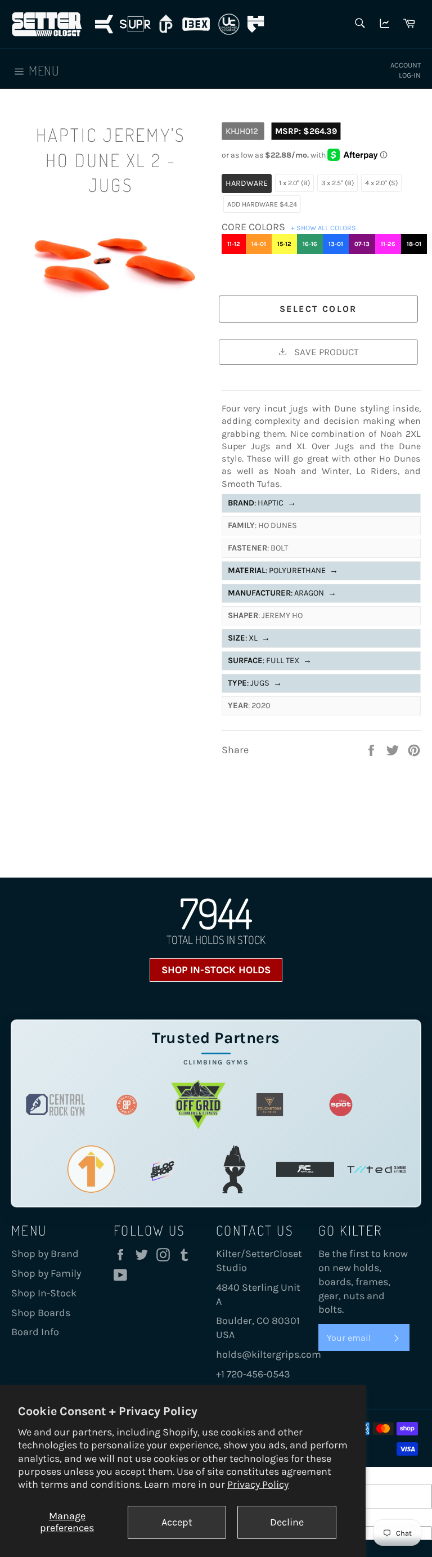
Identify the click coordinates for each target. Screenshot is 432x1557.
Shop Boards (40, 1313)
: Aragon (282, 593)
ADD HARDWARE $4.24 (262, 204)
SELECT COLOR (318, 308)
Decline (287, 1522)
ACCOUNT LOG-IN (405, 70)
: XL (249, 638)
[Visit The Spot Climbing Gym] (341, 1104)
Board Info (35, 1332)
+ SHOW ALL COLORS (323, 227)
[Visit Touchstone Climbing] (269, 1104)
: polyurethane (283, 570)
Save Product (325, 351)
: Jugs (255, 683)
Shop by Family (46, 1273)
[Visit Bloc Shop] (162, 1169)
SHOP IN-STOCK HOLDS (216, 970)
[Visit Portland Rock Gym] (233, 1169)
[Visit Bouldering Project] (127, 1104)
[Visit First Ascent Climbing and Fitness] (91, 1169)
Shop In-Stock (43, 1293)
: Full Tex (270, 660)
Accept (176, 1522)
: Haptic (262, 503)
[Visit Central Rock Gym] (55, 1104)
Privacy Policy (258, 1484)
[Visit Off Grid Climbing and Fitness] (198, 1104)
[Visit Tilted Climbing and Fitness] (376, 1169)
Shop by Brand (45, 1253)
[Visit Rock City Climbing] (305, 1169)
